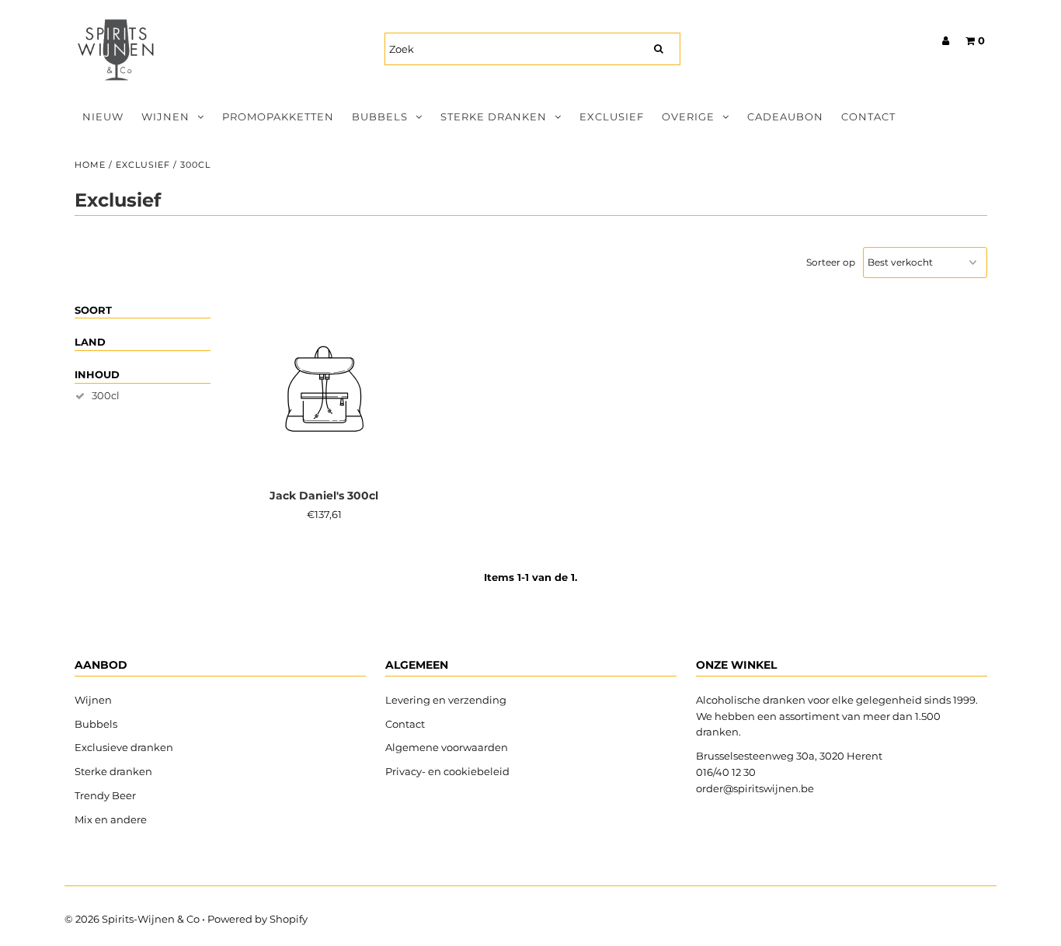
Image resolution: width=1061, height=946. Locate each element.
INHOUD (97, 374)
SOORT (93, 310)
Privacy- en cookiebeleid (447, 771)
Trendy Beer (105, 795)
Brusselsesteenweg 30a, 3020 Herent (789, 755)
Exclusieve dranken (124, 747)
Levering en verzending (445, 700)
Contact (868, 116)
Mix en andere (112, 819)
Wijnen (165, 116)
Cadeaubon (785, 116)
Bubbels (380, 116)
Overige (688, 116)
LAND (90, 342)
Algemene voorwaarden (446, 747)
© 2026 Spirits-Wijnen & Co (132, 919)
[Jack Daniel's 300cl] (324, 391)
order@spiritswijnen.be (755, 788)
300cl (106, 395)
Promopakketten (278, 116)
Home (90, 164)
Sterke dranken (493, 116)
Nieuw (102, 116)
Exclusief (611, 116)
